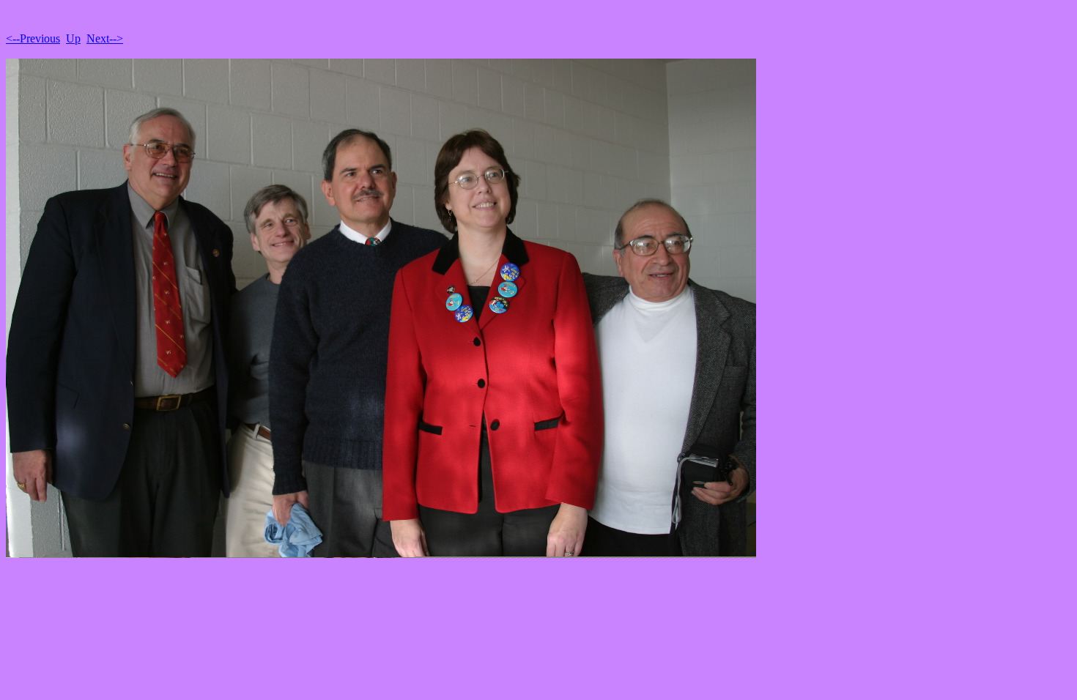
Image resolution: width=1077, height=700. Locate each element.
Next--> (104, 38)
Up (73, 38)
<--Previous (33, 38)
